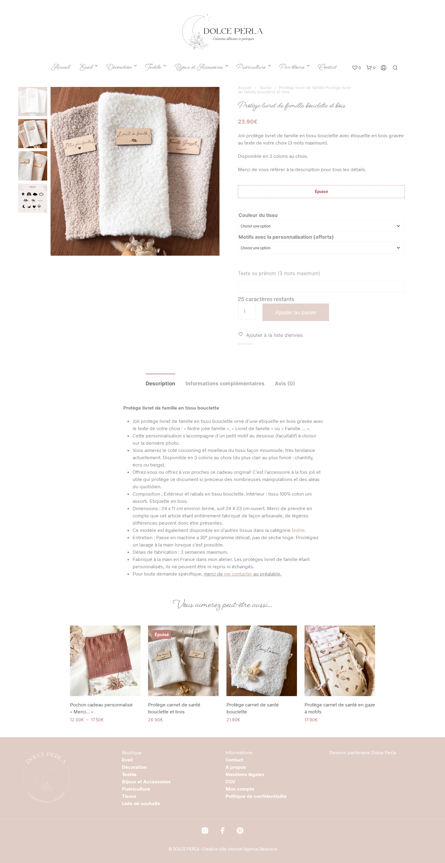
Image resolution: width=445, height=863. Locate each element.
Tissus (129, 796)
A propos (236, 767)
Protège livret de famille (301, 87)
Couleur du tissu (258, 215)
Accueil (60, 68)
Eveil (86, 68)
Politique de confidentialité (256, 796)
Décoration (119, 68)
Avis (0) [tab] (285, 383)
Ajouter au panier (296, 313)
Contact (327, 68)
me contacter (238, 573)
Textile (153, 68)
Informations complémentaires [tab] (225, 383)
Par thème (292, 68)
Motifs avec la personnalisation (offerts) (286, 237)
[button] (356, 68)
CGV (230, 781)
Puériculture (251, 68)
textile (298, 530)
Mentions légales (245, 774)
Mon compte (240, 789)
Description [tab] (160, 383)
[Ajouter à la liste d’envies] (105, 683)
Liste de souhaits (141, 803)
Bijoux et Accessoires (199, 68)
